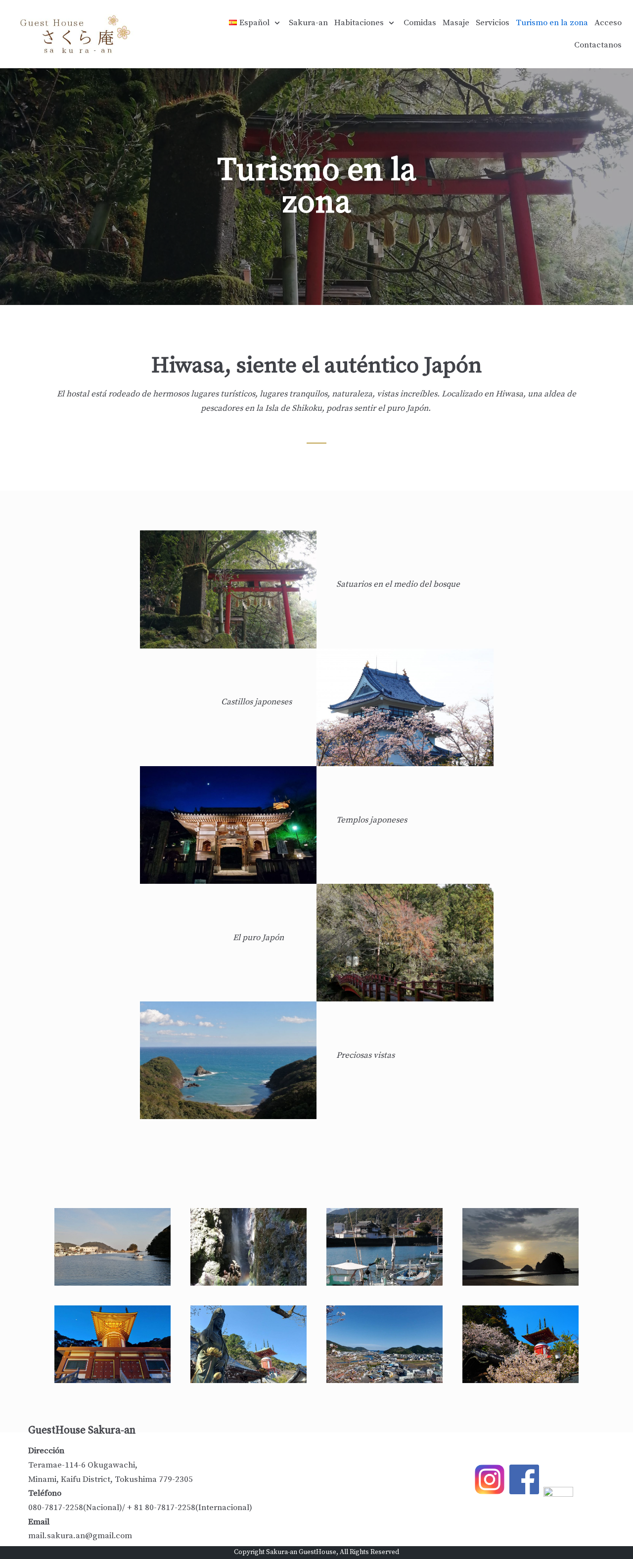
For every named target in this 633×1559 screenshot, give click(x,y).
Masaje (456, 22)
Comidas (420, 22)
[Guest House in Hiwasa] (77, 34)
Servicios (492, 22)
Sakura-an (308, 22)
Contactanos (598, 45)
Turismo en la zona (552, 22)
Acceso (608, 22)
